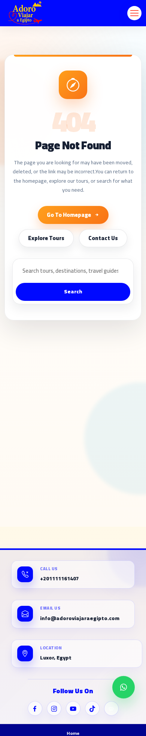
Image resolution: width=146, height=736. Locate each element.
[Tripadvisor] (111, 708)
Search (73, 291)
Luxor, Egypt (56, 657)
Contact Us (103, 238)
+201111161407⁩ (59, 578)
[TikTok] (92, 708)
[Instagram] (54, 708)
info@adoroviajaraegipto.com (79, 618)
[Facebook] (35, 708)
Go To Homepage (69, 214)
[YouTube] (73, 708)
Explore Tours (46, 238)
